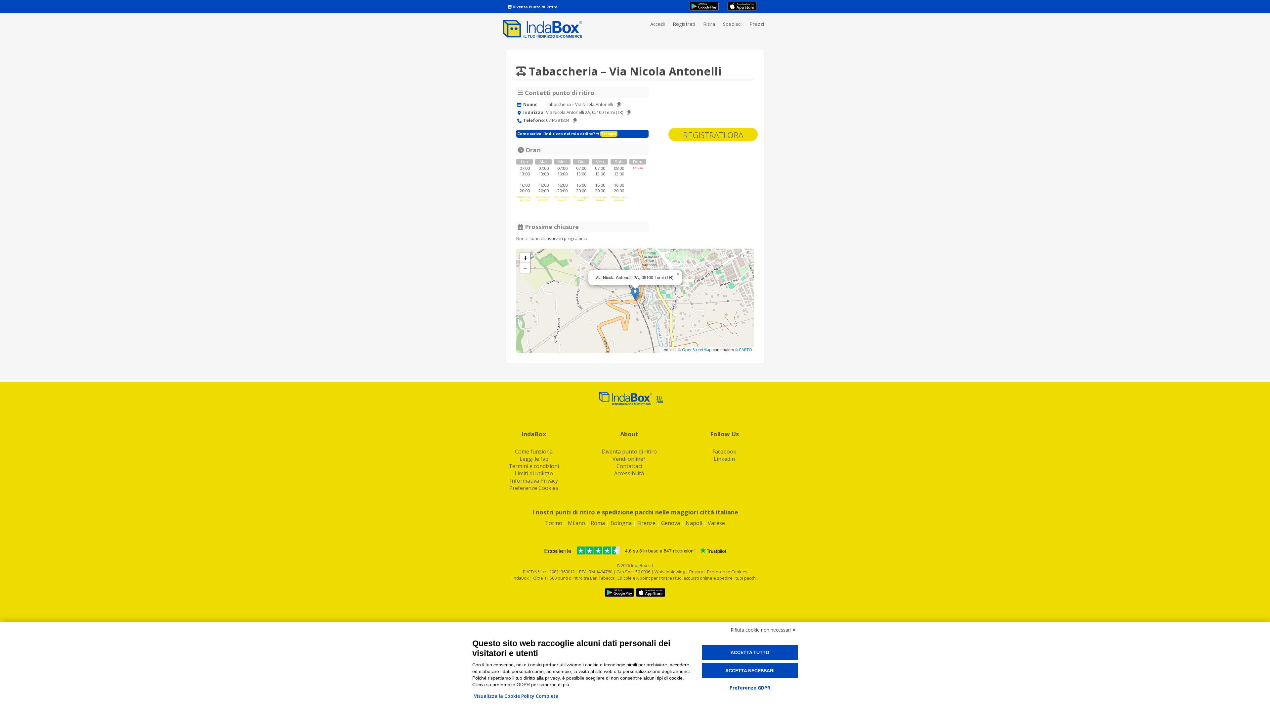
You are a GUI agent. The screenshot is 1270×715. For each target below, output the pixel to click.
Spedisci (732, 24)
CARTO (745, 350)
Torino (553, 523)
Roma (598, 523)
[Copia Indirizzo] (628, 112)
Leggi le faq (534, 458)
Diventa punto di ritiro (629, 451)
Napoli (694, 523)
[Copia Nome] (618, 104)
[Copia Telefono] (574, 120)
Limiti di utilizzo (534, 473)
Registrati (684, 24)
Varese (716, 523)
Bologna (621, 523)
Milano (576, 523)
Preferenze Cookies (533, 488)
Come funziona (534, 451)
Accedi (657, 24)
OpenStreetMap (697, 350)
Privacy (696, 572)
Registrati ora (713, 134)
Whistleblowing (670, 572)
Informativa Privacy (534, 480)
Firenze (646, 523)
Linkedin (724, 458)
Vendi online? (629, 458)
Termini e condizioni (534, 466)
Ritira (709, 24)
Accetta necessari (750, 670)
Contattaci (629, 466)
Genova (670, 523)
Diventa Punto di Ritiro (534, 6)
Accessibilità (629, 473)
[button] (635, 294)
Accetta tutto (750, 652)
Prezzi (756, 24)
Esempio (608, 133)
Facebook (724, 451)
